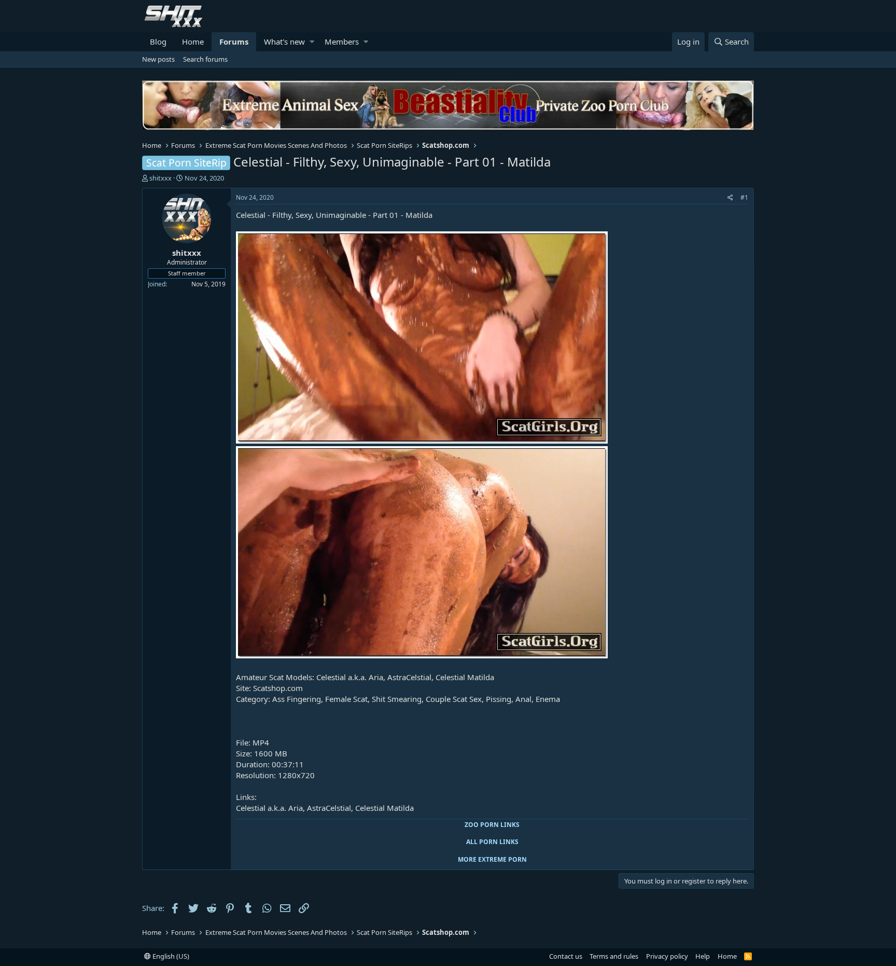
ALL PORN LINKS (492, 841)
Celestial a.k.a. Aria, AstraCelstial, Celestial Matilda (325, 808)
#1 (744, 197)
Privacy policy (667, 956)
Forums (233, 41)
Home (193, 41)
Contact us (565, 956)
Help (702, 956)
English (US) (170, 956)
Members (342, 41)
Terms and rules (614, 956)
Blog (158, 41)
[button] (312, 41)
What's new (284, 41)
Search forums (205, 59)
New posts (158, 59)
